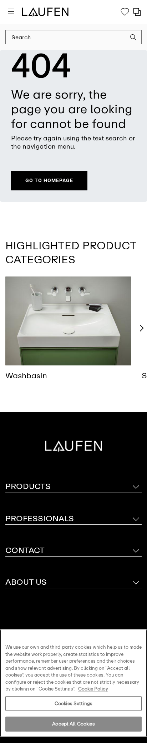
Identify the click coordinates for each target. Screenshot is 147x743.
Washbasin (26, 375)
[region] (73, 683)
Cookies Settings (73, 703)
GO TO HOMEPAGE (49, 180)
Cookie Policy (93, 689)
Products (28, 486)
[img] (68, 320)
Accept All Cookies (73, 724)
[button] (133, 38)
